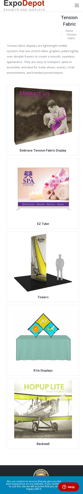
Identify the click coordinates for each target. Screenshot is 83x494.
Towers (43, 297)
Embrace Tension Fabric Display (43, 150)
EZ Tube (43, 224)
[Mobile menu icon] (77, 5)
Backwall (43, 444)
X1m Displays (43, 370)
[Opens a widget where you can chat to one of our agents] (68, 487)
